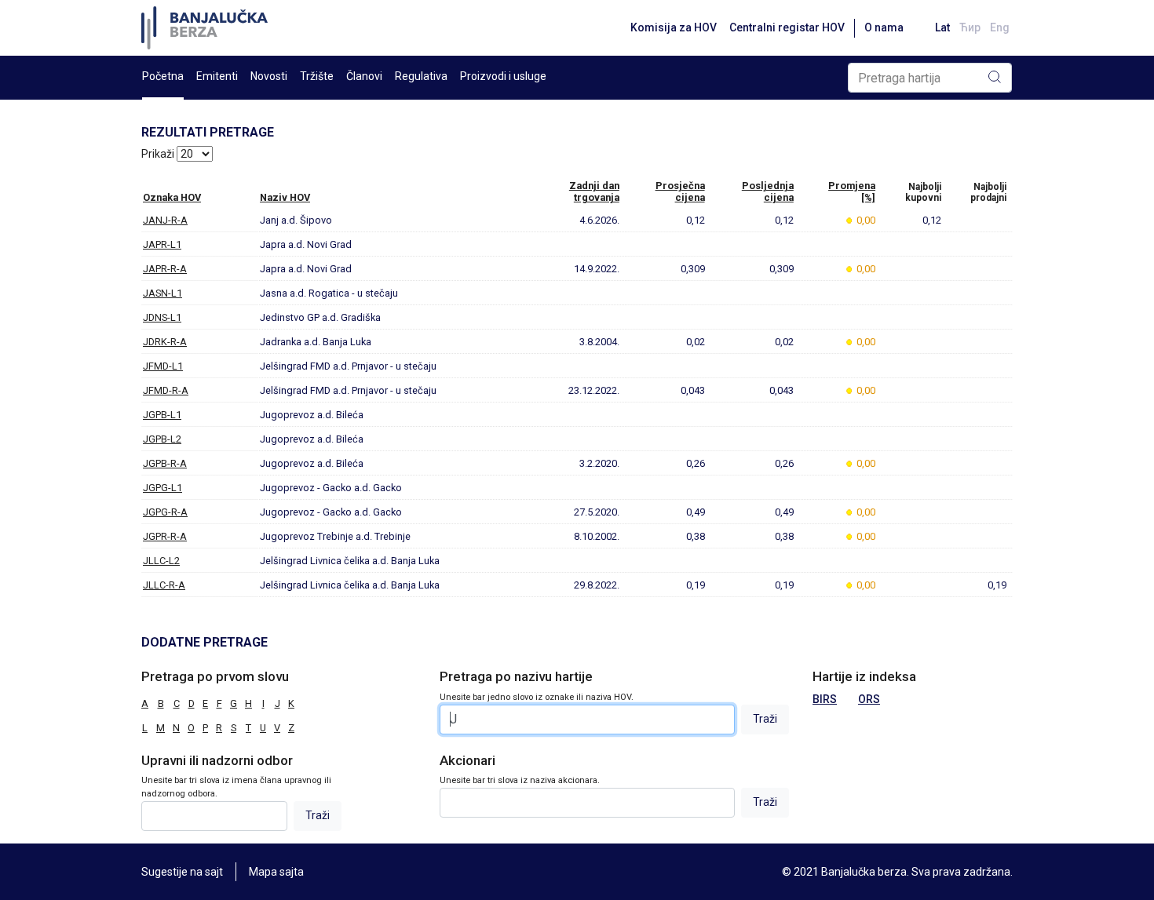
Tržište (317, 76)
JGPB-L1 (162, 415)
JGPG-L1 (162, 488)
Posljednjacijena (768, 191)
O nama (884, 27)
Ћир (970, 27)
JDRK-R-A (165, 342)
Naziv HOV (285, 197)
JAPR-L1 (162, 244)
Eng (1000, 27)
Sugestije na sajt (182, 871)
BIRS (825, 699)
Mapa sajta (276, 871)
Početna (163, 76)
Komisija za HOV (673, 27)
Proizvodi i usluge (503, 76)
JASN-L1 (162, 293)
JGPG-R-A (165, 512)
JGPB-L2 (162, 439)
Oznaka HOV (172, 197)
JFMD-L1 (163, 366)
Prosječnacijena (680, 191)
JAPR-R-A (165, 269)
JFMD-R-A (165, 390)
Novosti (268, 76)
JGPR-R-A (165, 536)
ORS (869, 699)
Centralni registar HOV (787, 27)
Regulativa (421, 76)
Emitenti (217, 76)
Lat (942, 27)
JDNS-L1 (162, 317)
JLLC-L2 (161, 561)
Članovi (364, 76)
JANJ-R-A (165, 220)
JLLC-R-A (164, 585)
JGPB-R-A (165, 463)
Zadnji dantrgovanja (594, 191)
